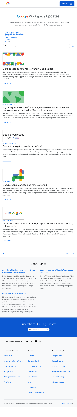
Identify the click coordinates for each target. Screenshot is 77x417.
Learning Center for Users (13, 361)
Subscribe (67, 4)
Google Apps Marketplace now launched (25, 184)
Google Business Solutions (61, 372)
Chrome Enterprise (58, 366)
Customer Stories (34, 361)
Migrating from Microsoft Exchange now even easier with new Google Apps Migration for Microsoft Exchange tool (36, 109)
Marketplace (32, 377)
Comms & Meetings (12, 32)
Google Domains (57, 361)
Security (31, 356)
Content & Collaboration (14, 34)
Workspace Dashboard (12, 377)
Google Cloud (57, 356)
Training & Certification (36, 393)
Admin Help (8, 356)
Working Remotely (34, 366)
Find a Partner (33, 372)
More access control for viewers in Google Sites (28, 68)
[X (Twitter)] (31, 341)
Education (9, 39)
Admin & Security (12, 38)
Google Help (8, 372)
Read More (7, 83)
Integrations (32, 387)
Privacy (46, 403)
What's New (8, 382)
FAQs (29, 382)
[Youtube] (27, 341)
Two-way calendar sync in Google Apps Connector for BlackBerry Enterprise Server (38, 225)
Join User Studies (58, 382)
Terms (50, 403)
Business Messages (58, 377)
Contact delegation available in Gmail (22, 146)
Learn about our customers (14, 294)
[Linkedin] (36, 341)
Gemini (8, 36)
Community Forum (10, 366)
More (7, 41)
